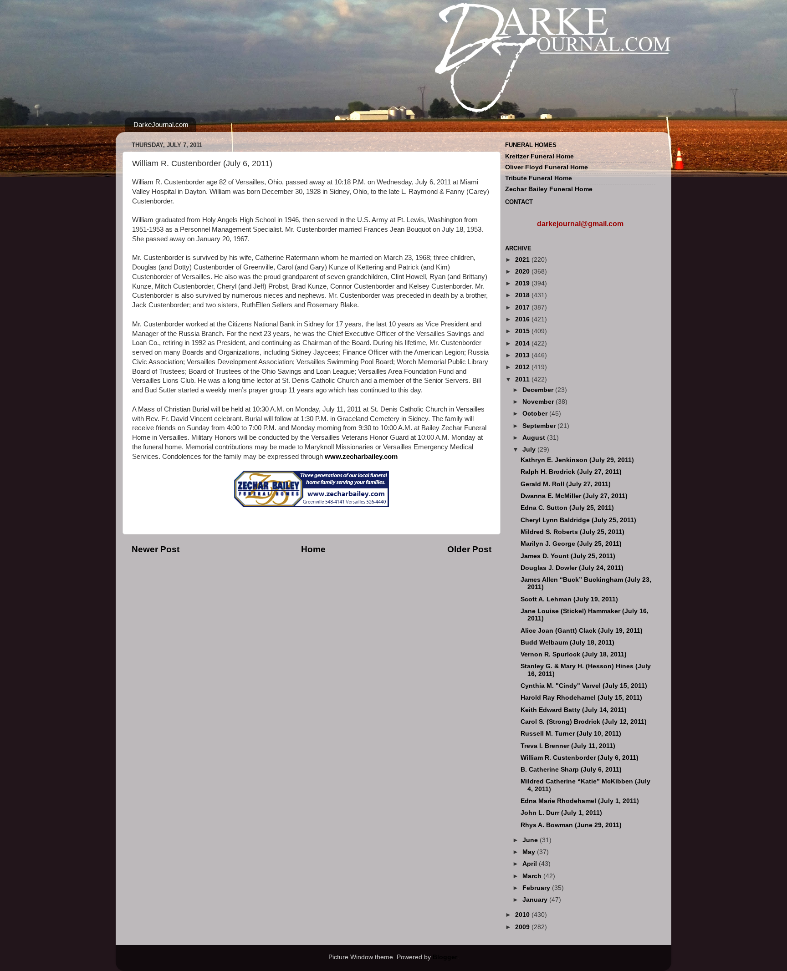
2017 (523, 307)
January (535, 899)
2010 (523, 914)
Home (313, 549)
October (535, 413)
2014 (523, 343)
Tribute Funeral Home (538, 178)
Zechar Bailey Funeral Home (549, 189)
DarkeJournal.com (161, 124)
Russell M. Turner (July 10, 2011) (571, 733)
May (529, 852)
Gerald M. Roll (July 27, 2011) (566, 484)
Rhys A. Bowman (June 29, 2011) (571, 825)
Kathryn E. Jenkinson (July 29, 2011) (577, 460)
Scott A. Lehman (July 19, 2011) (569, 599)
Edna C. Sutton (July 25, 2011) (567, 507)
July (529, 449)
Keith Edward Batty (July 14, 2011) (574, 710)
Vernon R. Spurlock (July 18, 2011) (574, 654)
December (538, 389)
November (539, 401)
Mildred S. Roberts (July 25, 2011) (572, 532)
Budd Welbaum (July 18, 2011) (567, 642)
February (537, 888)
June (531, 840)
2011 (523, 379)
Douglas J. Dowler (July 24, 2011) (572, 567)
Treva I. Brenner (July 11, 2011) (568, 745)
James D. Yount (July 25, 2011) (568, 556)
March (532, 876)
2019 (523, 283)
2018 (523, 295)
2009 (523, 927)
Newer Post (155, 549)
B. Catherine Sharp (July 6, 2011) (571, 769)
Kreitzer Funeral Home (539, 156)
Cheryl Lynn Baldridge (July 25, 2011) (578, 520)
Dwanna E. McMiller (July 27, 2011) (574, 496)
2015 (523, 331)
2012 (523, 367)
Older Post (469, 549)
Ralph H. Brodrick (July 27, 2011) (571, 471)
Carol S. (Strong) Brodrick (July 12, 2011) (584, 721)
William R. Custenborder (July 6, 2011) (580, 757)
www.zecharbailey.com (361, 456)
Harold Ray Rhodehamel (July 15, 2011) (581, 697)
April (530, 863)
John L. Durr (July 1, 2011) (561, 812)
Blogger (445, 957)
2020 (523, 271)
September (539, 425)
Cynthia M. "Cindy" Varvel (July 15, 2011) (584, 685)
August (534, 437)
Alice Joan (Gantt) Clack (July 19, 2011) (582, 630)
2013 (523, 355)
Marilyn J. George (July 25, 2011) (571, 543)
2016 (523, 319)
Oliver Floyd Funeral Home (546, 167)
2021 (523, 259)
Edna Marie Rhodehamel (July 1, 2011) (580, 801)
